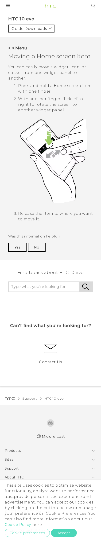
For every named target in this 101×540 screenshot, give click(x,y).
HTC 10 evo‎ (54, 398)
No (36, 247)
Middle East (53, 436)
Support (29, 398)
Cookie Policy (18, 524)
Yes (17, 247)
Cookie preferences (27, 533)
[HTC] (50, 5)
